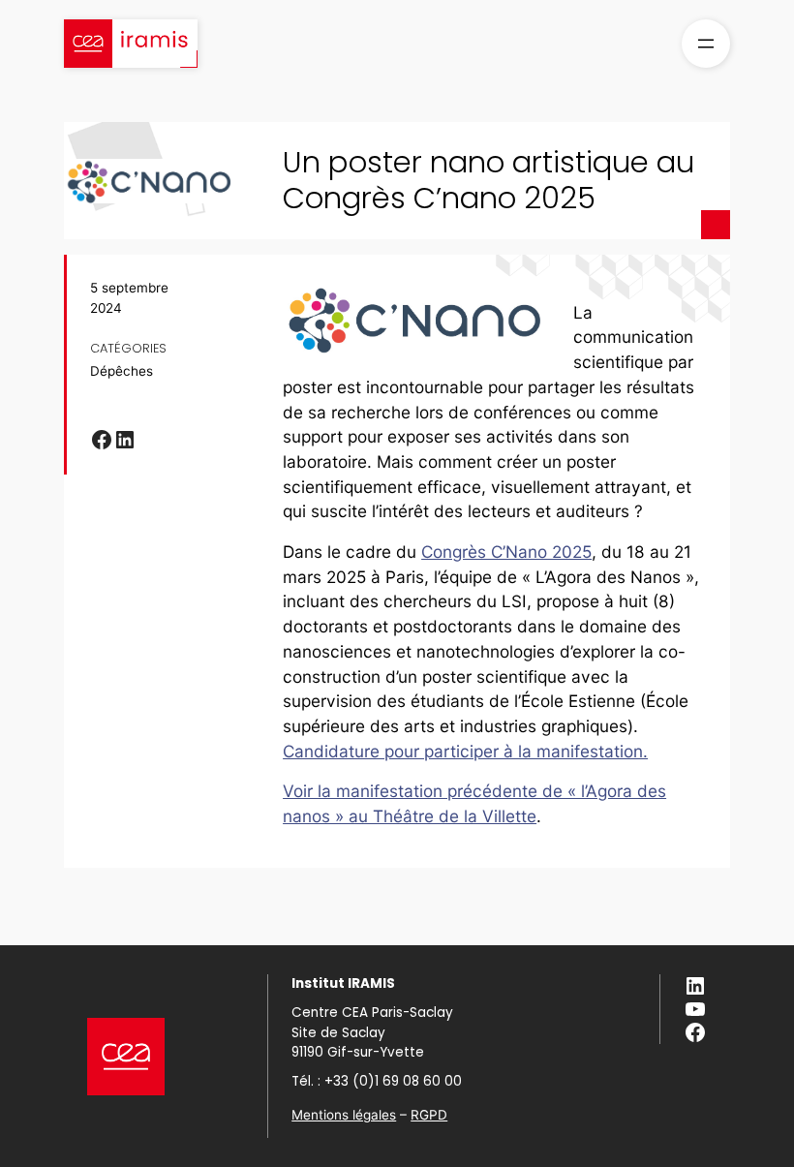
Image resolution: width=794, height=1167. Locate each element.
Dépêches (121, 371)
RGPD (429, 1114)
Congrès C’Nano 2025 (506, 551)
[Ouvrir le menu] (706, 43)
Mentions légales (343, 1114)
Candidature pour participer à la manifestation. (465, 751)
